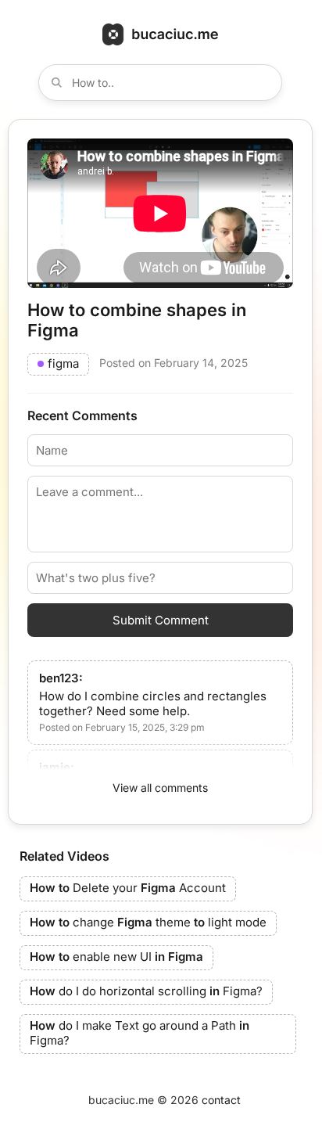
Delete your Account (128, 887)
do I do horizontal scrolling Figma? (146, 991)
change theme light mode (148, 922)
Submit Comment (161, 620)
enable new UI (116, 956)
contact (221, 1099)
